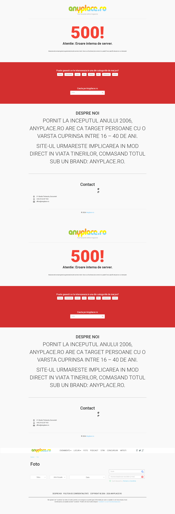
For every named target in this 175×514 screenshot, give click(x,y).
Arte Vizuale (58, 477)
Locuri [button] (77, 450)
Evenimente (69, 74)
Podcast (91, 74)
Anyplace (87, 9)
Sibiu (38, 477)
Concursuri (106, 74)
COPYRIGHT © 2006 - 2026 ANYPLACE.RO (106, 494)
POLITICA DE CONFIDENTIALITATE (76, 494)
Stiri (98, 74)
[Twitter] (98, 192)
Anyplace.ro (90, 212)
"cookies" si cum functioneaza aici (109, 502)
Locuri (77, 74)
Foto (84, 74)
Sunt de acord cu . (124, 481)
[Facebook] (98, 189)
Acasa (60, 74)
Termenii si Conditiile (129, 481)
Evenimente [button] (65, 450)
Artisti (115, 74)
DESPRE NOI (57, 494)
